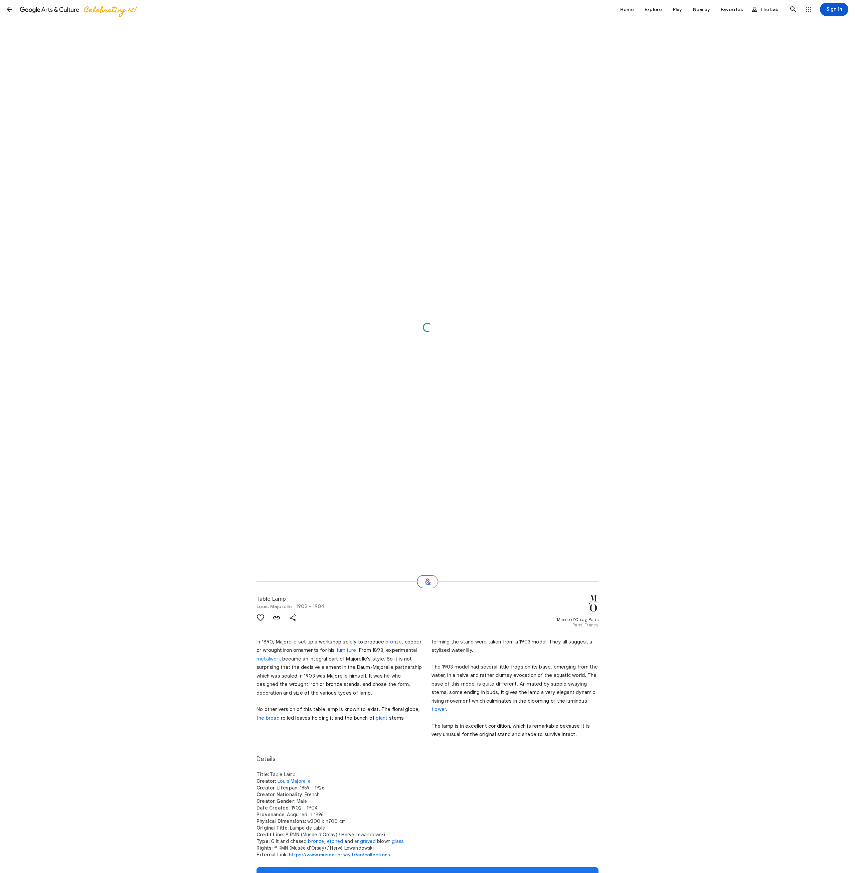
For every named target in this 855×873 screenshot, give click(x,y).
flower (439, 709)
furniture (346, 650)
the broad (268, 718)
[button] (9, 9)
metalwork (268, 659)
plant (381, 718)
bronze (393, 642)
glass (397, 841)
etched (335, 841)
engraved (365, 841)
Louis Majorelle (274, 606)
